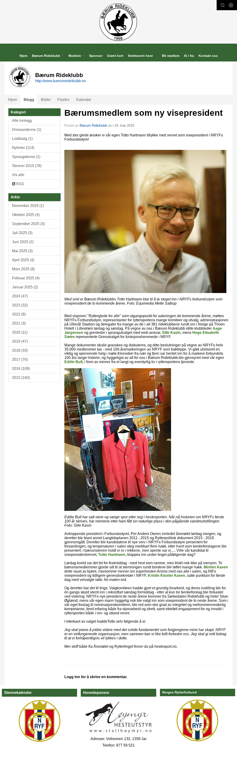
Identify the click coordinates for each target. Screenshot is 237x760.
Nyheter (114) (23, 148)
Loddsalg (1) (22, 139)
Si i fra (189, 56)
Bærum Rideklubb (94, 125)
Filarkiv (63, 100)
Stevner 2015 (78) (26, 166)
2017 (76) (20, 359)
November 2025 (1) (28, 206)
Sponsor (96, 56)
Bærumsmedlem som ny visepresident (143, 113)
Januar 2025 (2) (25, 287)
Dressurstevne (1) (26, 130)
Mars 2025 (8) (23, 269)
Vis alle (18, 175)
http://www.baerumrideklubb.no (60, 81)
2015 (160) (21, 378)
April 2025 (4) (23, 260)
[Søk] (222, 5)
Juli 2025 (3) (22, 233)
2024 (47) (20, 296)
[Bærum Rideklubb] (118, 22)
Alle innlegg (22, 120)
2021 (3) (19, 323)
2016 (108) (21, 368)
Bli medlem (170, 56)
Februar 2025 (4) (26, 278)
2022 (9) (19, 314)
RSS (19, 184)
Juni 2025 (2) (23, 242)
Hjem (23, 56)
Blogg (29, 100)
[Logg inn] (231, 5)
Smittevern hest (140, 56)
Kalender (83, 100)
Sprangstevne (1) (26, 157)
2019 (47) (20, 341)
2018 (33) (20, 350)
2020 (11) (20, 332)
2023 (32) (20, 305)
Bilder (46, 100)
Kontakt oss (208, 56)
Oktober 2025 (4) (26, 215)
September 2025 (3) (28, 224)
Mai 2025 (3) (22, 251)
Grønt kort (115, 56)
